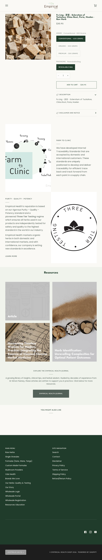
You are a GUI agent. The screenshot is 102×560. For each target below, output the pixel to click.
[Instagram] (90, 532)
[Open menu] (9, 5)
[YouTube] (95, 532)
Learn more (11, 256)
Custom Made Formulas (16, 465)
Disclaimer (57, 461)
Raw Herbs (10, 452)
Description (64, 94)
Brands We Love (12, 478)
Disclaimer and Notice (69, 113)
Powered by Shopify (87, 552)
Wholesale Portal (12, 496)
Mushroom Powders (14, 470)
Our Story (9, 487)
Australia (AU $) (15, 552)
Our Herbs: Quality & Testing (18, 483)
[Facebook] (85, 532)
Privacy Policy (58, 465)
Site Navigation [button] (59, 448)
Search (55, 452)
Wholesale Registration (15, 500)
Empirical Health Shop (61, 552)
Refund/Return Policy (61, 478)
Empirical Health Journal (51, 393)
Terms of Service (60, 470)
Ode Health (10, 474)
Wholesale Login (12, 491)
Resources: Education (15, 504)
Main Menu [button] (10, 448)
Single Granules (12, 456)
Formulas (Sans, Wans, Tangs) (18, 461)
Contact (56, 456)
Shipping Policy (59, 474)
